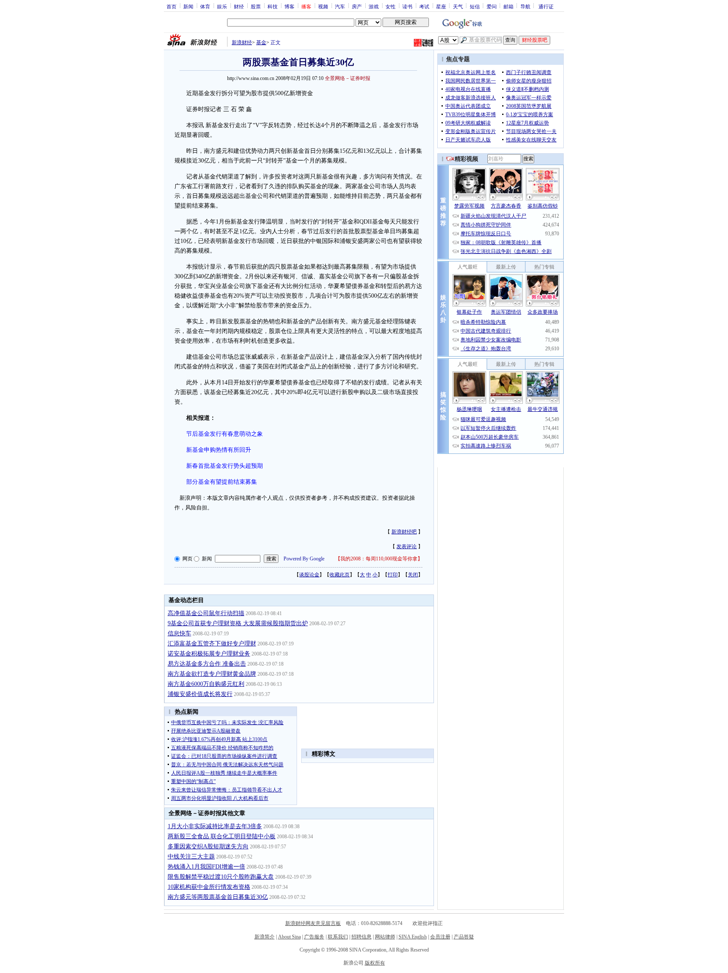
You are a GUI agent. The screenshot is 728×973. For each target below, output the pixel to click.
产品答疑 (464, 937)
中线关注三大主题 (191, 856)
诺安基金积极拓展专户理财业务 (209, 653)
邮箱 (508, 6)
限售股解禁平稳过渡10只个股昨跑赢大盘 (221, 877)
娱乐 (222, 6)
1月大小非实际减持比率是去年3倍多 (215, 826)
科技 (273, 6)
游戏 (374, 6)
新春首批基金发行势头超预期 (224, 466)
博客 (289, 6)
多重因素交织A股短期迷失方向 (208, 846)
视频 (323, 6)
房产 (357, 6)
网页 (187, 559)
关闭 (413, 575)
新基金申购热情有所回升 (218, 450)
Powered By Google (304, 559)
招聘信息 (361, 937)
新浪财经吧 (404, 532)
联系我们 (338, 937)
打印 (393, 575)
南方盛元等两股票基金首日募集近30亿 (218, 897)
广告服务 (314, 937)
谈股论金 (309, 575)
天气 (458, 6)
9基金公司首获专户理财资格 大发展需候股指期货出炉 (238, 623)
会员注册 (440, 937)
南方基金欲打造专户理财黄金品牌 (212, 674)
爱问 (492, 6)
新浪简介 (264, 937)
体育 (205, 6)
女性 (390, 6)
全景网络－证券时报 (347, 78)
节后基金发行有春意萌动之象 (224, 434)
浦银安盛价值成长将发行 (200, 694)
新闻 (188, 6)
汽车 (340, 6)
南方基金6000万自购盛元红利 (206, 684)
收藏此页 (339, 575)
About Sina (289, 937)
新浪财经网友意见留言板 (313, 923)
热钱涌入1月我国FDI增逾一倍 (206, 867)
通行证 (546, 6)
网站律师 (385, 937)
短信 (475, 6)
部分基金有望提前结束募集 (221, 482)
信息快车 (179, 633)
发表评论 (406, 546)
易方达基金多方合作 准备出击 (207, 664)
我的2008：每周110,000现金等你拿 (379, 559)
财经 (239, 6)
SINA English (413, 937)
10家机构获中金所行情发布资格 (209, 887)
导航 (525, 6)
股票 (256, 6)
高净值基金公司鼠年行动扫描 (206, 613)
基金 (261, 42)
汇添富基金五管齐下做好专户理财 (212, 643)
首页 (171, 6)
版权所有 (375, 963)
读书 (407, 6)
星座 (441, 6)
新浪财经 (242, 42)
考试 (424, 6)
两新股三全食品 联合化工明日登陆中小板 (222, 836)
